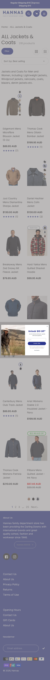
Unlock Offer (36, 343)
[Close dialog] (47, 326)
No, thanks (36, 350)
